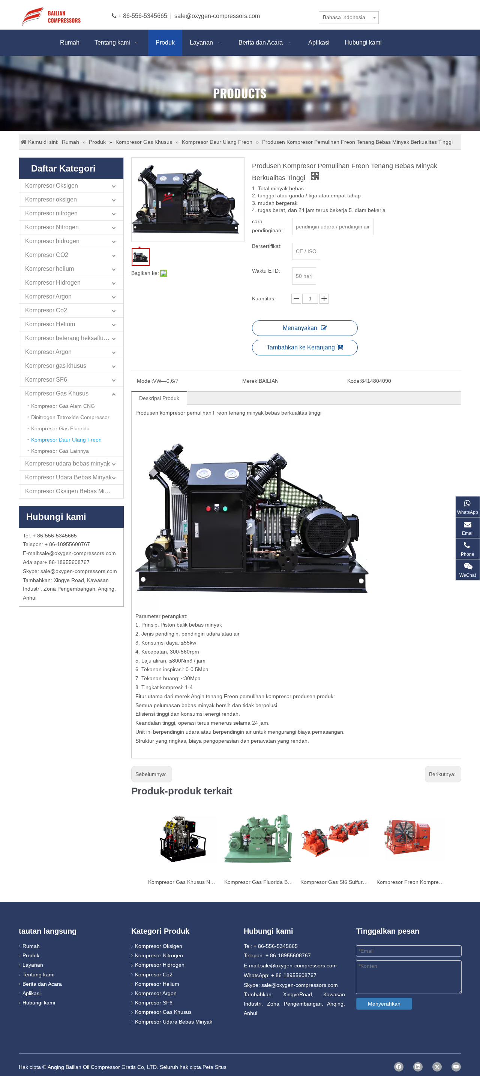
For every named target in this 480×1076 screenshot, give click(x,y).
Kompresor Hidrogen (53, 282)
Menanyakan (300, 328)
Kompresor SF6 (46, 379)
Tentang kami (38, 975)
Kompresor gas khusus (55, 366)
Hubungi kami (38, 1003)
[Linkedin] (418, 1067)
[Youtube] (456, 1067)
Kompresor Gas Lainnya (60, 451)
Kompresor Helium (50, 324)
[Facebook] (399, 1067)
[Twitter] (437, 1067)
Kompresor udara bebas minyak (67, 463)
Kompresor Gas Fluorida (60, 428)
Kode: (354, 381)
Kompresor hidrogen (52, 241)
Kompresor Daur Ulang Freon (66, 440)
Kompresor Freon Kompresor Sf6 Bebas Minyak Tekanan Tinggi (410, 882)
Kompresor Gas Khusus (56, 393)
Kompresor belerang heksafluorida (71, 338)
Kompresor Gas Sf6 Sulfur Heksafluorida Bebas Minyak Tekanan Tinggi (334, 882)
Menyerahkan (384, 1004)
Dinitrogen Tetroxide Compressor (70, 417)
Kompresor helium (49, 269)
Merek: (250, 381)
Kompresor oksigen (51, 199)
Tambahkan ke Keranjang (301, 347)
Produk (30, 955)
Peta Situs (214, 1067)
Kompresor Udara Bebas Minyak (68, 477)
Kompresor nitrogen (51, 213)
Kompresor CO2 (46, 255)
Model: (145, 381)
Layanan (32, 965)
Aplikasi (31, 993)
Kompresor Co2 (46, 310)
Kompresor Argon (48, 296)
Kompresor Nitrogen (52, 227)
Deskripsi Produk (159, 398)
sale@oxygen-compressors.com (217, 16)
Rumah (31, 946)
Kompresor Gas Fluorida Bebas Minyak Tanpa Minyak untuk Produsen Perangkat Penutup (258, 882)
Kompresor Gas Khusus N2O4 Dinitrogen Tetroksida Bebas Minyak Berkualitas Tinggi (182, 882)
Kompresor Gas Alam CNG (63, 406)
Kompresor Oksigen (51, 185)
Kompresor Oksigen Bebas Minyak (71, 491)
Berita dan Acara (42, 984)
